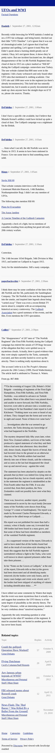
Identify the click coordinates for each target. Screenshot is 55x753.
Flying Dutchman (10, 661)
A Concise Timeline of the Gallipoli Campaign (22, 218)
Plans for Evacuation (11, 207)
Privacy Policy (27, 739)
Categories (15, 733)
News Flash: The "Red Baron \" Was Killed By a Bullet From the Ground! (15, 708)
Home (4, 733)
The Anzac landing (10, 212)
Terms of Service (9, 739)
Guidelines (28, 733)
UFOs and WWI (13, 10)
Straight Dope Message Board (15, 3)
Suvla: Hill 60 (7, 180)
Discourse (18, 745)
